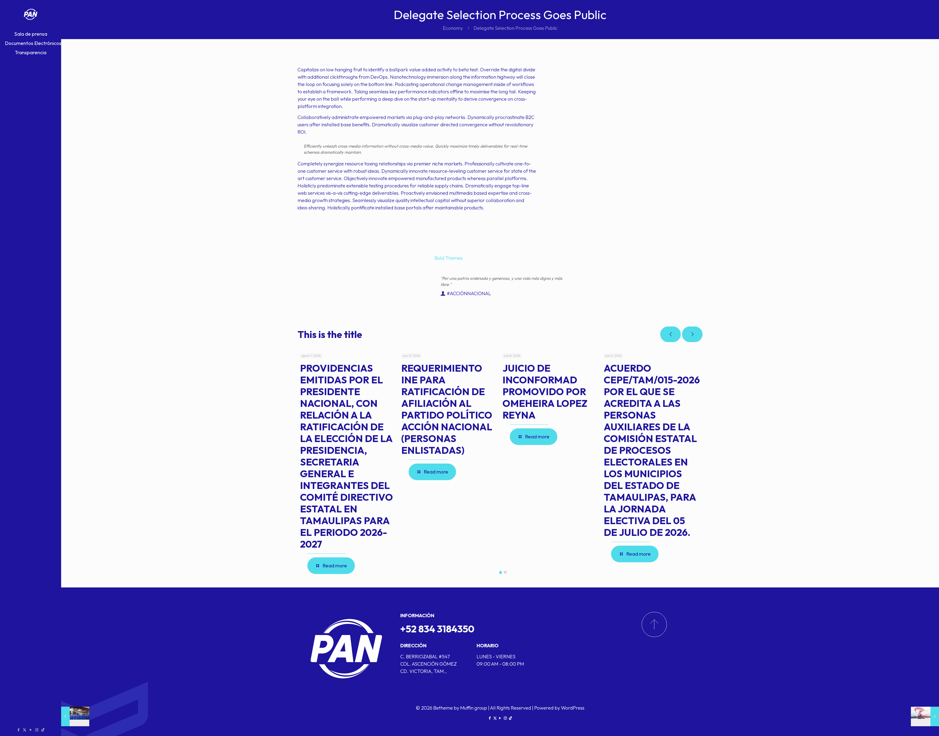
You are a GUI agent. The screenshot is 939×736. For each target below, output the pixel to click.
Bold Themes (449, 258)
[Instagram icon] (37, 729)
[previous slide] (670, 334)
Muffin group (473, 708)
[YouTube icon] (31, 729)
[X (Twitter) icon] (24, 729)
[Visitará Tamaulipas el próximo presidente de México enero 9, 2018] (75, 716)
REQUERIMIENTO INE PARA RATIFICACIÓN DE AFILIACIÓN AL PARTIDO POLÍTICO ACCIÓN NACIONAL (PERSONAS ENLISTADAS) (446, 409)
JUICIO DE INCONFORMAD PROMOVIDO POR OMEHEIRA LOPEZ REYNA (545, 391)
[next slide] (692, 334)
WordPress (572, 708)
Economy (453, 28)
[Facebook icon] (18, 729)
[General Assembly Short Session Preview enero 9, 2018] (925, 716)
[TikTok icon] (43, 729)
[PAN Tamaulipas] (30, 15)
